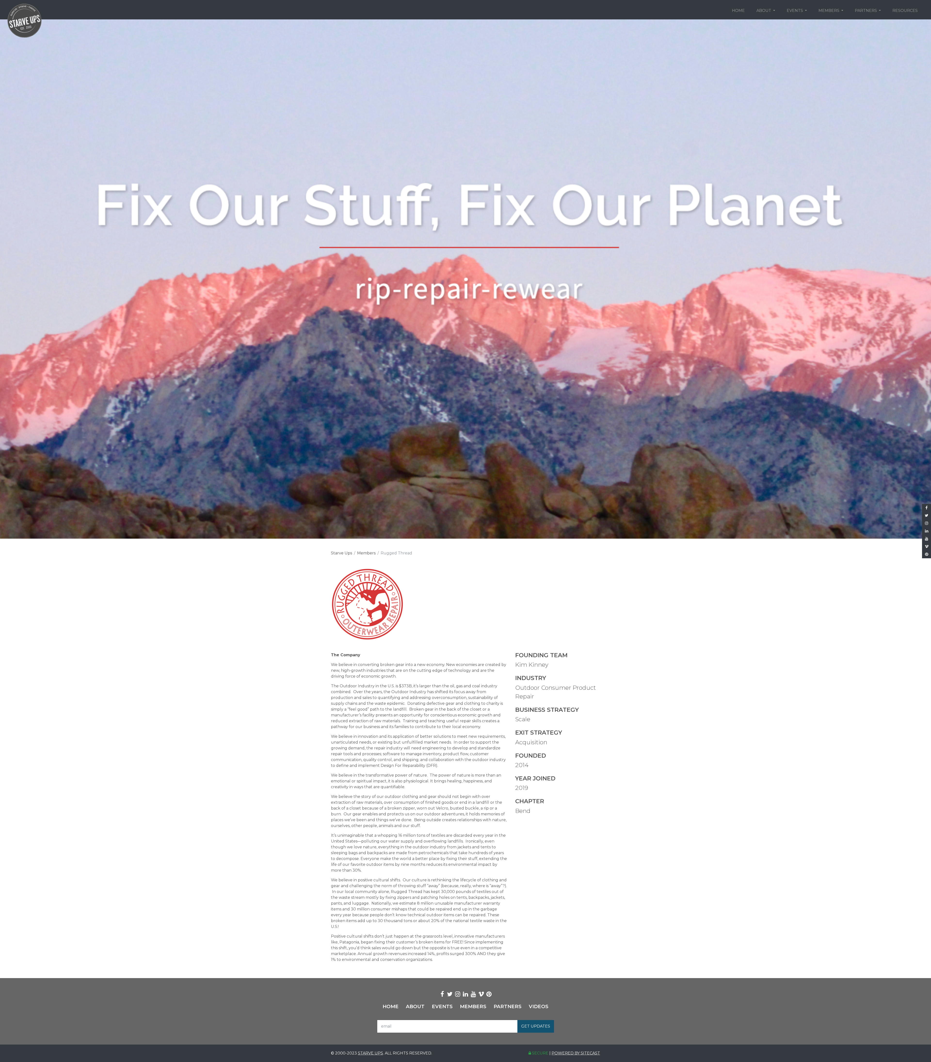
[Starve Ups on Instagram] (926, 523)
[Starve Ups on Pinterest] (926, 554)
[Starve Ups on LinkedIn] (926, 531)
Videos (538, 1006)
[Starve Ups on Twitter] (926, 515)
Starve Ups (341, 553)
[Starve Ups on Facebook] (926, 508)
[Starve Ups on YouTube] (926, 539)
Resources (905, 10)
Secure (539, 1053)
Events (795, 10)
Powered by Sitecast (576, 1053)
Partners (866, 10)
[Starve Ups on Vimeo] (926, 547)
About (764, 10)
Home (738, 10)
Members (829, 10)
